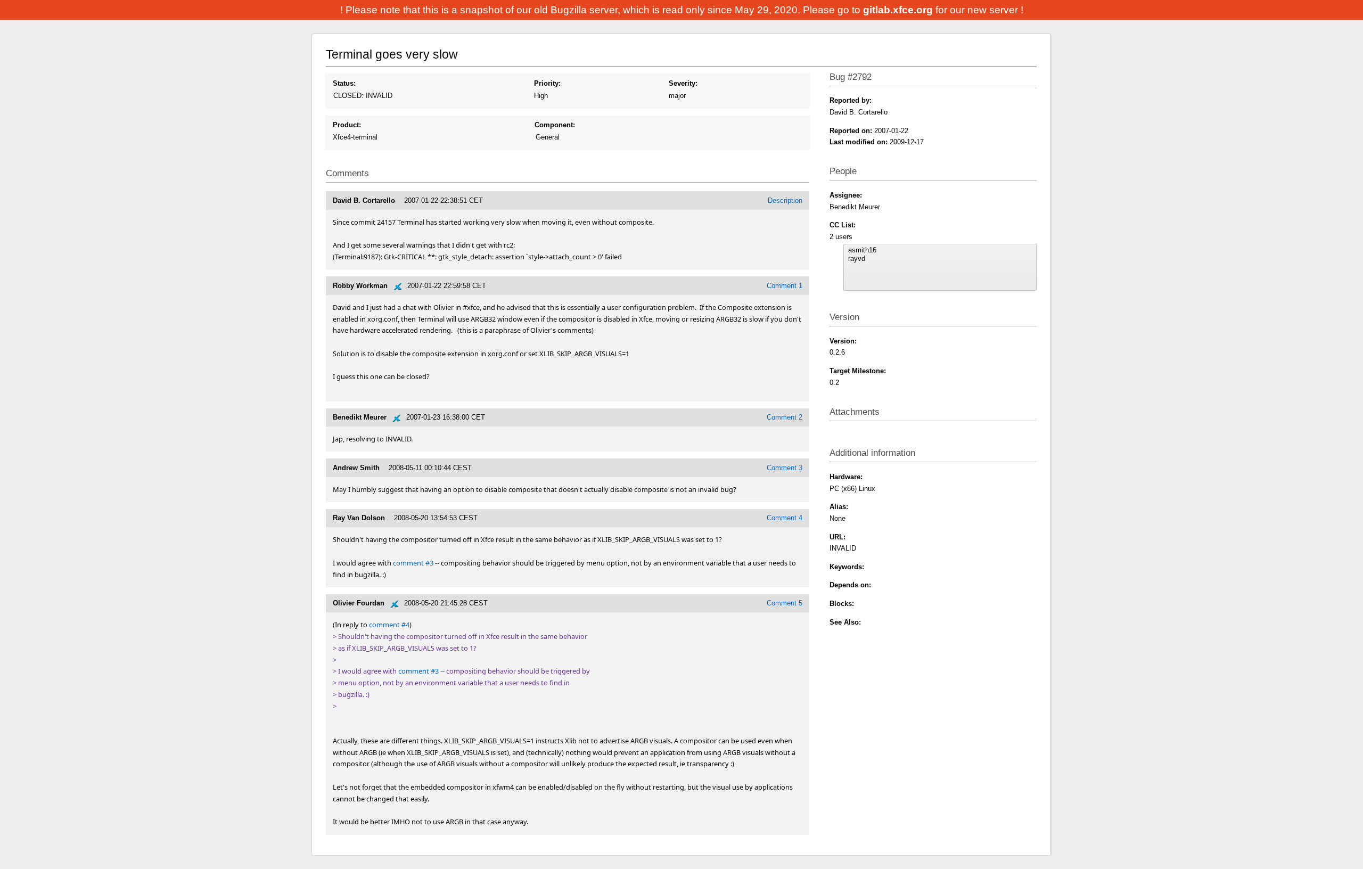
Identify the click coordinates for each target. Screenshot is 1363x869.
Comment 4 (784, 518)
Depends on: (850, 585)
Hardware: (846, 477)
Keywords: (847, 567)
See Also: (845, 622)
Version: (843, 341)
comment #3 (413, 563)
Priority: (547, 83)
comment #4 (389, 624)
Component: (555, 125)
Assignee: (846, 195)
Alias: (839, 507)
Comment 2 (784, 417)
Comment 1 (784, 286)
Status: (344, 83)
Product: (347, 125)
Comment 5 (784, 603)
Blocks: (842, 604)
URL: (837, 537)
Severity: (683, 83)
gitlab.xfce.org (899, 9)
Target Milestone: (858, 371)
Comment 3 (784, 468)
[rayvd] (939, 259)
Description (785, 200)
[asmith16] (939, 250)
